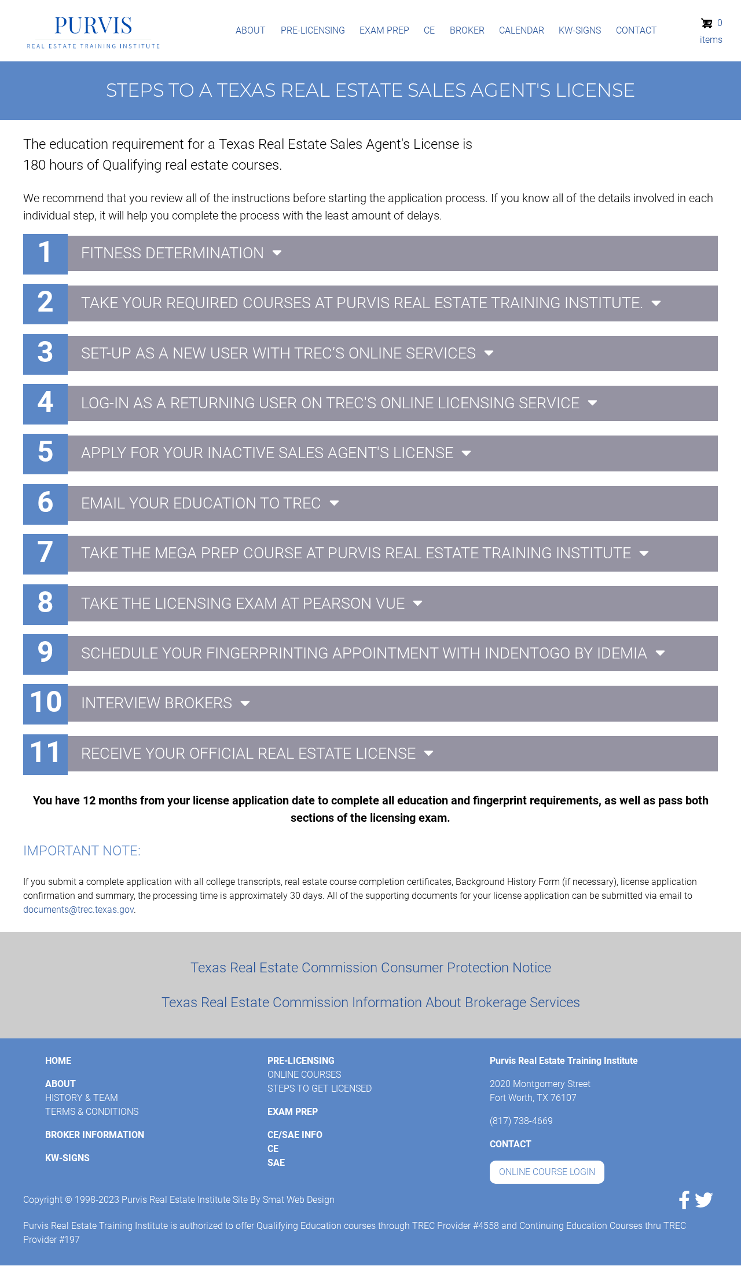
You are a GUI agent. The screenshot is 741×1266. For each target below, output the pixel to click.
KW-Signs (580, 30)
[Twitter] (704, 1200)
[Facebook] (684, 1200)
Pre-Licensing (313, 30)
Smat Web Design (299, 1199)
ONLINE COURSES (304, 1074)
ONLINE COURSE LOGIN (547, 1171)
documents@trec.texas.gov (78, 909)
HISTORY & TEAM (81, 1097)
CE (429, 30)
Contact (636, 30)
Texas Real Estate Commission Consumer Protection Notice (370, 968)
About (251, 30)
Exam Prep (384, 30)
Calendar (521, 30)
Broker (467, 30)
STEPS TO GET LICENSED (319, 1088)
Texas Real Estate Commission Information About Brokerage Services (371, 1002)
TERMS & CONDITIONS (91, 1111)
